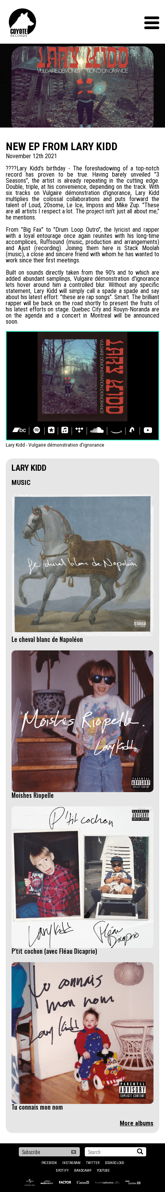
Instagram (71, 1163)
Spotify (62, 1170)
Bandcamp (82, 1170)
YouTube (103, 1170)
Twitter (92, 1163)
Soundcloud (114, 1163)
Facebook (49, 1163)
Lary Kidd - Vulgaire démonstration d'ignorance (55, 445)
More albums (136, 1123)
